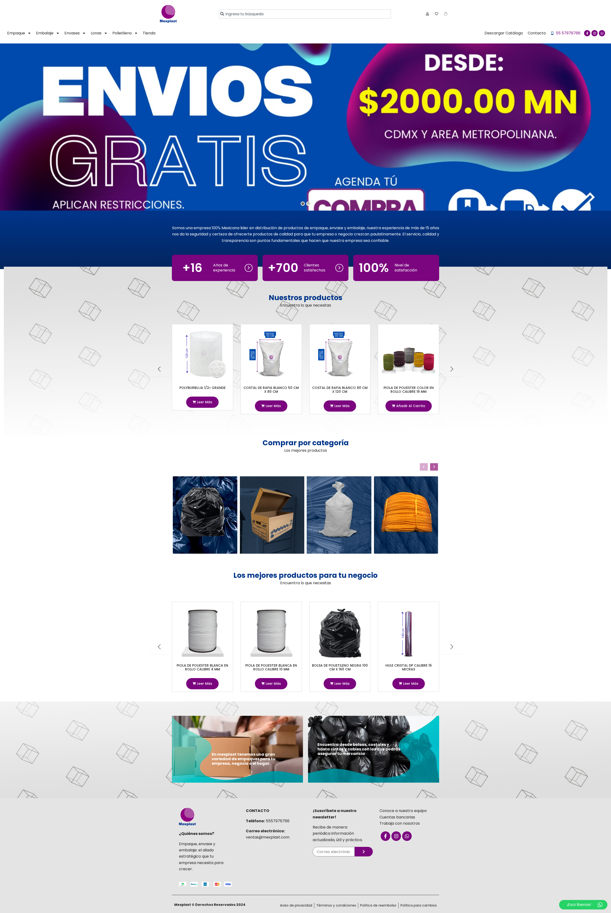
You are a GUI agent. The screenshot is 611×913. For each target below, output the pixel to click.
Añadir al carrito (342, 405)
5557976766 (278, 821)
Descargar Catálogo (504, 33)
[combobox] (305, 14)
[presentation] (424, 467)
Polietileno (122, 33)
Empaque (16, 33)
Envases (72, 33)
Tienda (149, 33)
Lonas (96, 33)
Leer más (204, 405)
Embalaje (44, 33)
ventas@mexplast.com (268, 837)
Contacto (537, 33)
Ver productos (172, 161)
